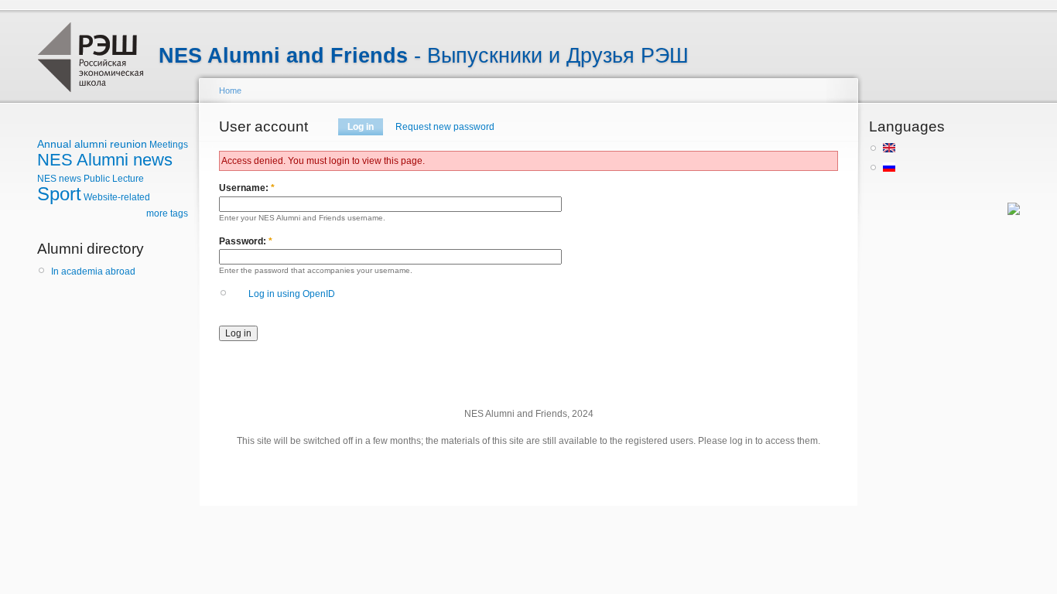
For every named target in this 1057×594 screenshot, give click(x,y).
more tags (167, 213)
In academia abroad (93, 271)
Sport (59, 193)
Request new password (444, 126)
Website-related (117, 197)
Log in (360, 126)
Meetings (168, 144)
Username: (247, 188)
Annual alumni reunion (92, 144)
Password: (245, 241)
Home (230, 90)
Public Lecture (114, 178)
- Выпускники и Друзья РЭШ (424, 55)
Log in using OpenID (291, 293)
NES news (59, 178)
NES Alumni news (105, 159)
